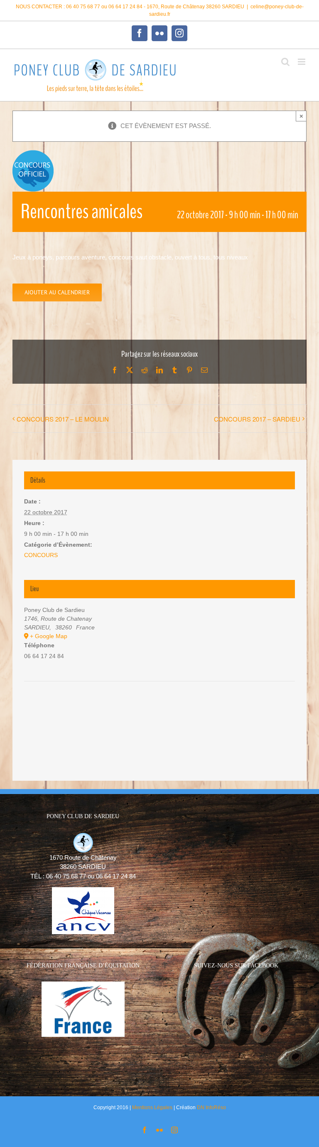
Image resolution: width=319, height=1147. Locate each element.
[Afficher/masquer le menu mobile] (302, 61)
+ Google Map (48, 636)
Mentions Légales (152, 1107)
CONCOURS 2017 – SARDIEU (257, 418)
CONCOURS (41, 555)
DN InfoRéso (211, 1107)
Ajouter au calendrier (57, 292)
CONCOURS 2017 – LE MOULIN (63, 418)
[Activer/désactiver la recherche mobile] (285, 61)
